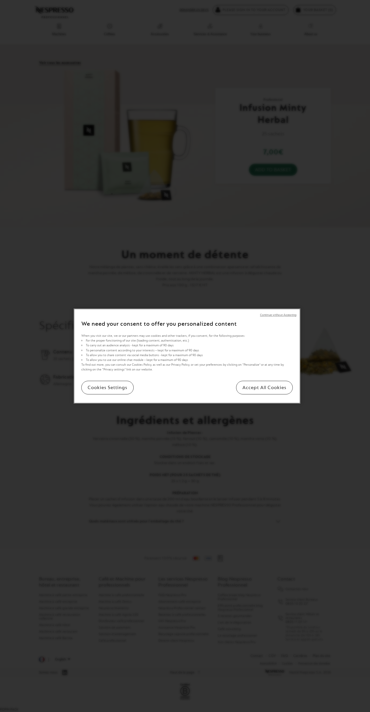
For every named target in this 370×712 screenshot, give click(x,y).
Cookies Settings (107, 388)
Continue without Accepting (278, 315)
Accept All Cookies (264, 388)
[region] (187, 356)
